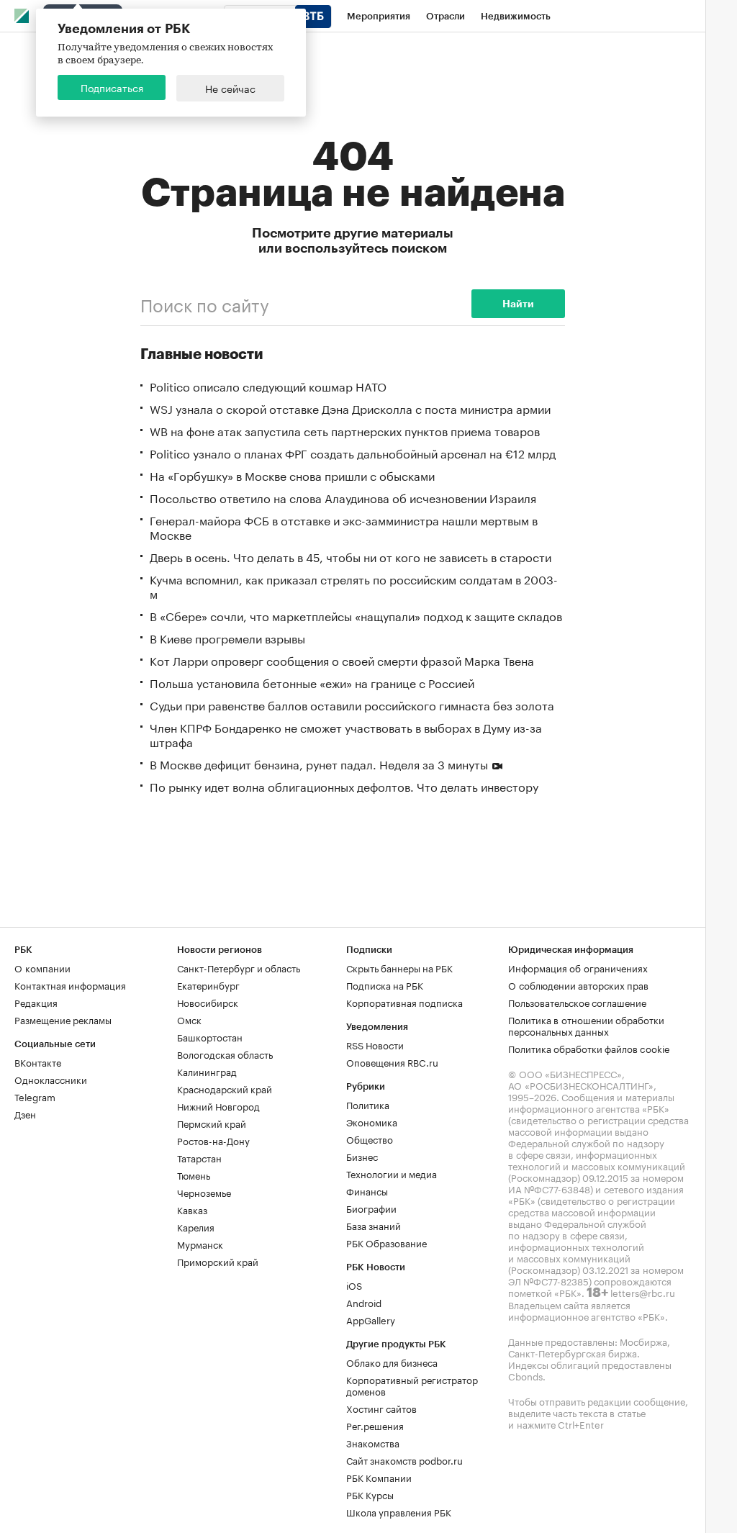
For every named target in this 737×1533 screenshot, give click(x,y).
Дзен (25, 1113)
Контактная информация (70, 984)
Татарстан (199, 1157)
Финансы (367, 1190)
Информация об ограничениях (578, 967)
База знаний (373, 1225)
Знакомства (372, 1442)
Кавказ (192, 1209)
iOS (354, 1285)
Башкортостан (210, 1036)
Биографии (371, 1207)
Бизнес (362, 1156)
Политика (367, 1104)
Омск (189, 1019)
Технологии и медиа (391, 1173)
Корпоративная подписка (404, 1002)
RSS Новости (375, 1044)
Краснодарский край (224, 1088)
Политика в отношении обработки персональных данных (586, 1025)
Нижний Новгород (218, 1105)
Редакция (36, 1002)
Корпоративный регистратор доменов (412, 1385)
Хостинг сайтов (381, 1408)
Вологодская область (225, 1053)
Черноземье (204, 1192)
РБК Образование (386, 1242)
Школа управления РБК (398, 1511)
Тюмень (193, 1174)
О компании (42, 967)
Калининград (207, 1071)
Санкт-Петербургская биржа (572, 1352)
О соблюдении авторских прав (578, 984)
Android (363, 1302)
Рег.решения (375, 1425)
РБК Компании (379, 1477)
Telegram (34, 1096)
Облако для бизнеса (392, 1362)
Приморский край (217, 1261)
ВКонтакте (37, 1061)
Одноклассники (50, 1079)
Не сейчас (230, 88)
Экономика (371, 1121)
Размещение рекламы (63, 1019)
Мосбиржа (643, 1341)
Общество (369, 1138)
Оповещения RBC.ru (392, 1061)
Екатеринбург (208, 984)
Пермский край (211, 1123)
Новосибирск (207, 1002)
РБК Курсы (370, 1494)
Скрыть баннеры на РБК (399, 967)
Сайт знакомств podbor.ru (404, 1459)
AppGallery (370, 1319)
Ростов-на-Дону (213, 1140)
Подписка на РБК (384, 984)
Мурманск (200, 1243)
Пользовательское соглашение (577, 1002)
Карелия (195, 1226)
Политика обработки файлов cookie (589, 1048)
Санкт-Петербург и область (238, 967)
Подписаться (112, 87)
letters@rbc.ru (642, 1292)
